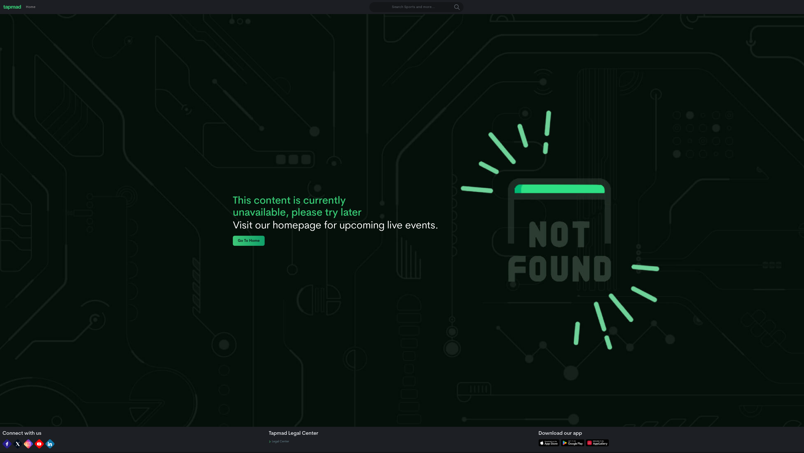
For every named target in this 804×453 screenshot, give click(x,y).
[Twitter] (17, 443)
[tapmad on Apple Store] (549, 442)
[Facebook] (7, 443)
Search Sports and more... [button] (413, 7)
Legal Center (280, 441)
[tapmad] (12, 7)
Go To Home (249, 241)
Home (30, 7)
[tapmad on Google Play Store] (572, 442)
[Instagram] (28, 443)
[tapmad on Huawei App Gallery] (597, 442)
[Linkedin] (49, 443)
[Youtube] (39, 443)
